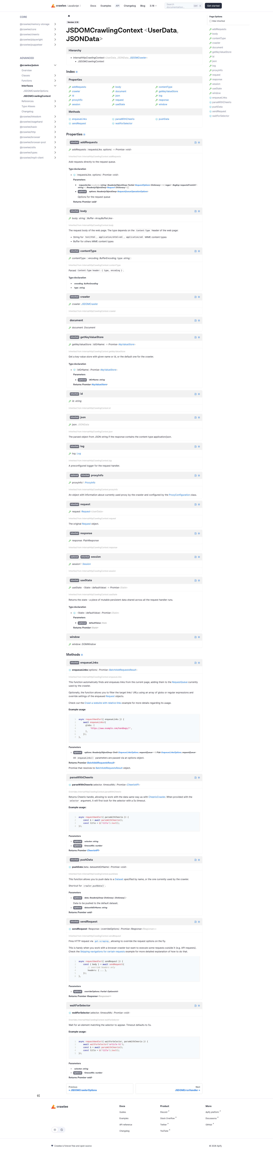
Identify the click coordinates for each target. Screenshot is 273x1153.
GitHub (209, 1124)
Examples (106, 5)
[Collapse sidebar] (38, 1096)
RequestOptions (142, 185)
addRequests (79, 86)
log (160, 95)
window (163, 104)
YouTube (164, 1131)
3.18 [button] (152, 5)
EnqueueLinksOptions (128, 752)
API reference (125, 1124)
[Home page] (69, 16)
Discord (163, 1112)
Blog (142, 5)
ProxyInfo (90, 482)
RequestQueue (180, 682)
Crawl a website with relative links (103, 702)
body (118, 86)
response (164, 99)
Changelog (130, 5)
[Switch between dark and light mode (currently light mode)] (58, 1130)
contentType (165, 86)
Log (79, 453)
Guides (122, 1112)
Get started (213, 5)
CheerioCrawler (157, 796)
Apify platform (212, 1112)
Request (111, 187)
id (73, 95)
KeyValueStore (126, 344)
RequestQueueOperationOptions (132, 191)
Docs (93, 5)
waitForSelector (123, 123)
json (117, 95)
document (120, 91)
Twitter (163, 1124)
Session (86, 564)
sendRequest (79, 123)
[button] (38, 24)
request (119, 99)
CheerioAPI (133, 784)
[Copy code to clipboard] (196, 718)
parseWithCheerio (125, 119)
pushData (164, 119)
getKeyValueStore (168, 91)
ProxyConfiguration (179, 494)
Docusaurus (211, 1118)
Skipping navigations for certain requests (102, 951)
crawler (76, 91)
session (76, 104)
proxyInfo (77, 99)
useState (120, 104)
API (117, 5)
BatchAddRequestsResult (122, 669)
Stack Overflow (167, 1118)
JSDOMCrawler (138, 57)
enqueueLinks (79, 119)
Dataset (119, 879)
